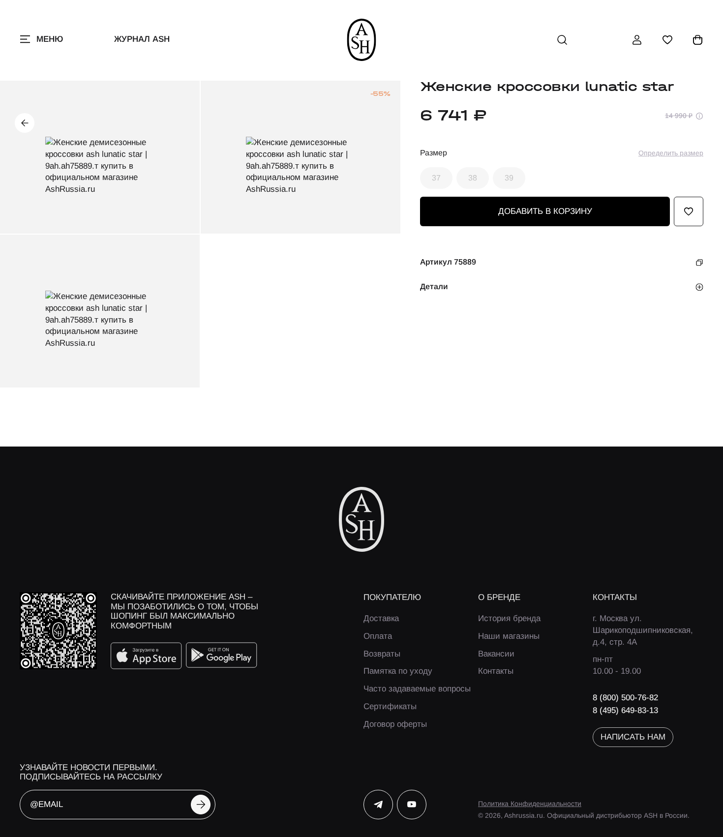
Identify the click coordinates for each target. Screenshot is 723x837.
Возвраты (381, 653)
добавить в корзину (545, 211)
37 (436, 178)
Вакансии (496, 653)
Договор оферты (395, 724)
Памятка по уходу (397, 671)
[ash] (361, 40)
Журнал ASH (142, 39)
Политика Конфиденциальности (529, 803)
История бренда (509, 618)
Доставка (381, 618)
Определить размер (670, 153)
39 (509, 178)
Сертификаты (390, 706)
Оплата (377, 636)
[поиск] (562, 39)
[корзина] (698, 39)
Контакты (495, 671)
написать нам (633, 737)
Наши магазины (509, 636)
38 (472, 178)
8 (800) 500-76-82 (625, 697)
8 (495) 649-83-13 (625, 710)
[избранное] (667, 39)
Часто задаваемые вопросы (417, 688)
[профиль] (637, 39)
